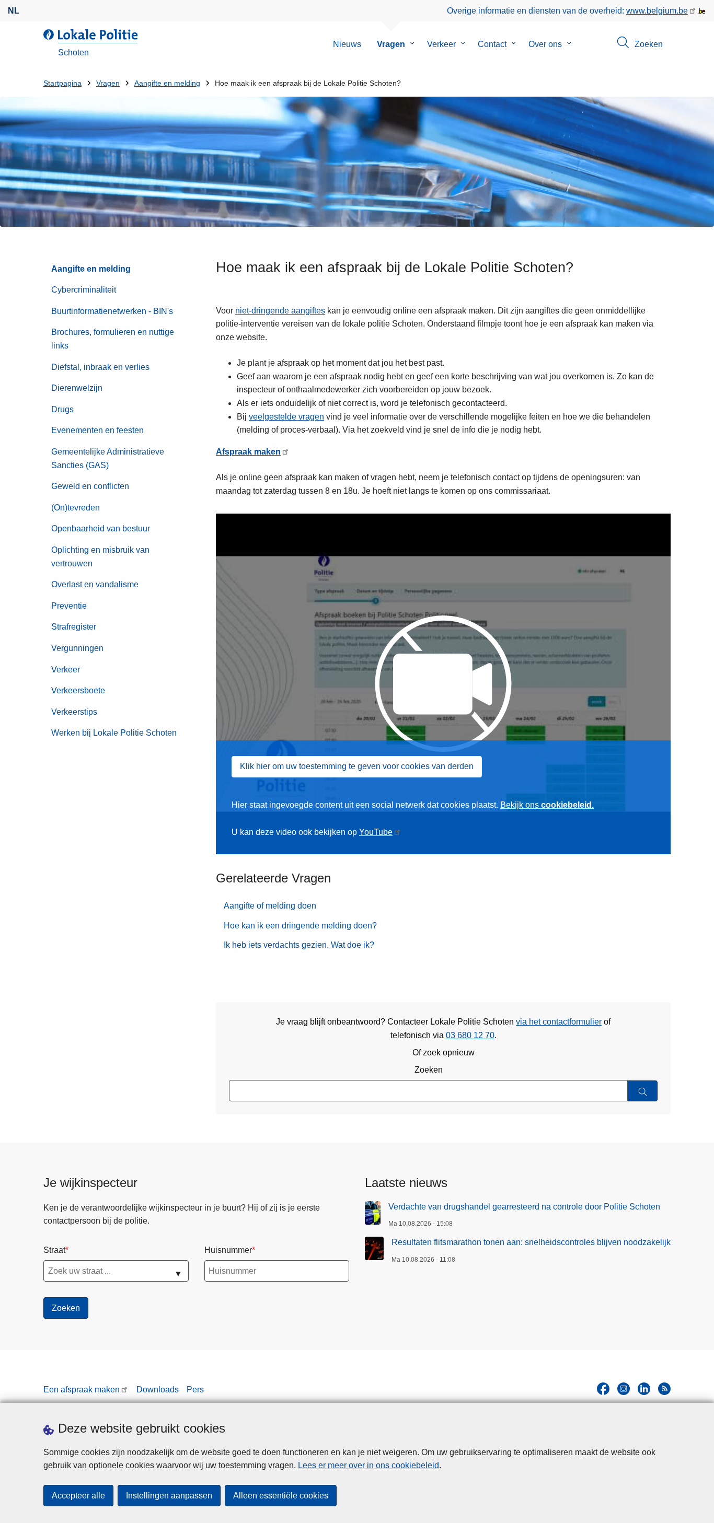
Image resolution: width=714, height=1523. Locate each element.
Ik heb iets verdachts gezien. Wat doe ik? (299, 944)
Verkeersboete (78, 690)
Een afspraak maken (81, 1389)
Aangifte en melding (167, 83)
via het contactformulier (559, 1021)
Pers (195, 1389)
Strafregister (73, 626)
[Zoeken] (643, 1091)
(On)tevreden (75, 507)
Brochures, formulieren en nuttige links (112, 339)
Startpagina (62, 83)
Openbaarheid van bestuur (100, 528)
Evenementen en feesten (97, 430)
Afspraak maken (248, 451)
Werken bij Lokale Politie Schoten (114, 732)
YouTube (376, 832)
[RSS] (664, 1388)
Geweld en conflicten (90, 486)
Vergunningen (77, 648)
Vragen (391, 44)
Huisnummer (228, 1250)
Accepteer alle (78, 1495)
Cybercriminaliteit (83, 289)
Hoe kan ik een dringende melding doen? (300, 925)
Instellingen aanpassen (169, 1495)
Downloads (157, 1389)
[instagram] (623, 1388)
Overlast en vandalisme (95, 584)
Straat (54, 1250)
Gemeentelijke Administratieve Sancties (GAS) (107, 458)
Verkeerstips (74, 711)
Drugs (62, 409)
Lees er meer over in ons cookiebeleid (368, 1465)
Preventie (69, 605)
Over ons (545, 44)
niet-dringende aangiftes (280, 310)
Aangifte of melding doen (270, 905)
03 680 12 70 (470, 1035)
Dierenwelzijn (76, 387)
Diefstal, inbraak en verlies (100, 367)
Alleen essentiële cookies (280, 1495)
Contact (492, 44)
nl (13, 10)
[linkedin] (644, 1388)
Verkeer (441, 44)
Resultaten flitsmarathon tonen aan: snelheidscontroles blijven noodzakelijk (531, 1242)
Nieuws (347, 44)
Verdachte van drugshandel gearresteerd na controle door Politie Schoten (524, 1206)
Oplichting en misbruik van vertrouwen (100, 556)
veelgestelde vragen (286, 416)
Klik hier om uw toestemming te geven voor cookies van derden (357, 766)
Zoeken (428, 1069)
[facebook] (603, 1388)
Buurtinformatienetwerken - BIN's (112, 311)
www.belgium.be (657, 10)
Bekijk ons (547, 804)
